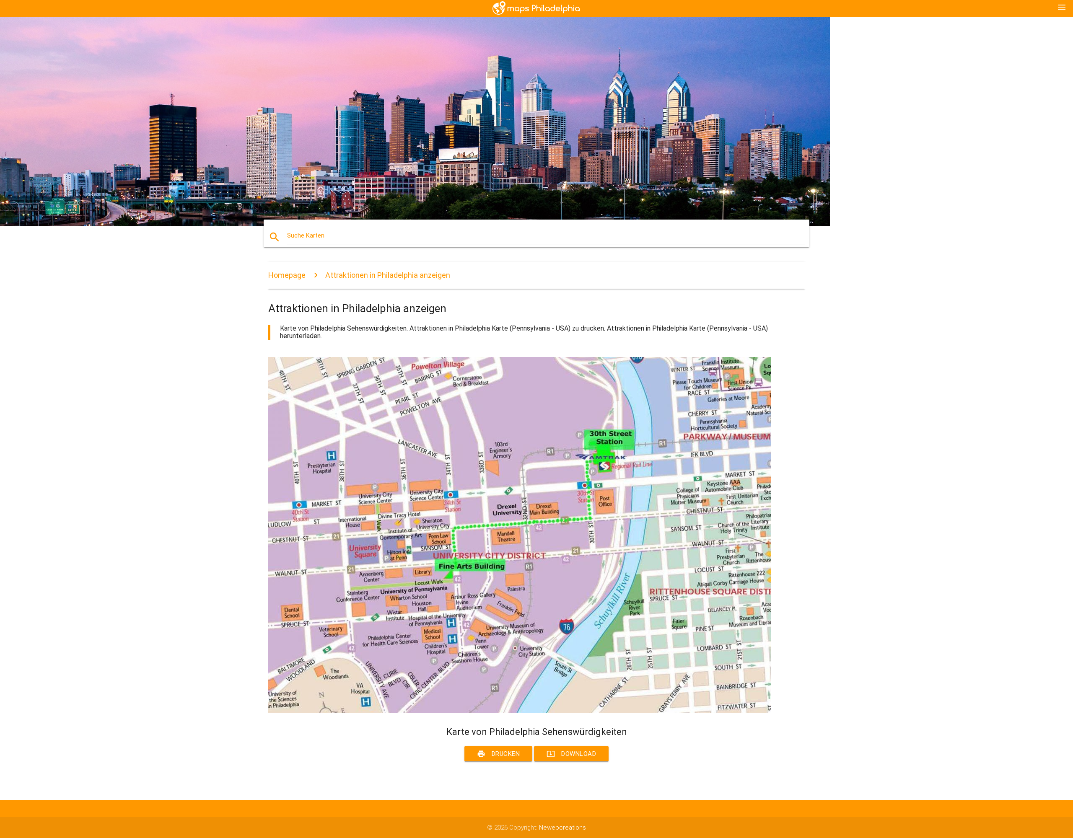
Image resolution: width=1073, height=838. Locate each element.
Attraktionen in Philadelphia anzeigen (387, 275)
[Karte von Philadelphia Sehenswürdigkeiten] (519, 711)
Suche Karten (305, 235)
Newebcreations (562, 827)
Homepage (287, 275)
